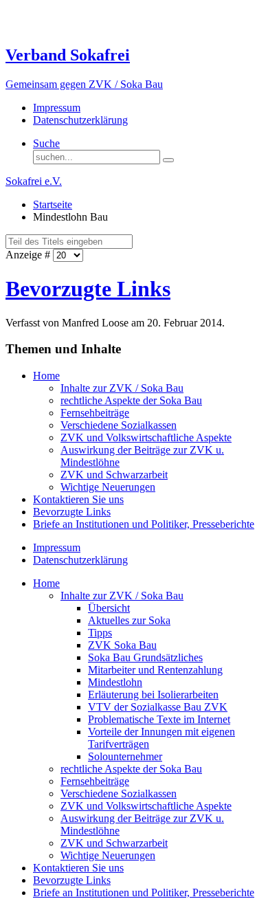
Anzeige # (29, 254)
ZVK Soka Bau (122, 645)
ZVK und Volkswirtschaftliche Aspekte (146, 437)
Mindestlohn (115, 682)
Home (46, 375)
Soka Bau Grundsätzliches (145, 657)
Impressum (56, 107)
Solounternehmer (125, 756)
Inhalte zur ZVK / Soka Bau (121, 388)
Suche (46, 143)
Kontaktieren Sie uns (78, 499)
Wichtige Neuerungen (107, 487)
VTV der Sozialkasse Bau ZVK (157, 707)
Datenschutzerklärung (80, 120)
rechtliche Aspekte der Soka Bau (131, 400)
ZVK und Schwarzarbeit (114, 474)
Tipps (100, 633)
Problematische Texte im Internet (159, 719)
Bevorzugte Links (87, 288)
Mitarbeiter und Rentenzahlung (155, 670)
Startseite (52, 204)
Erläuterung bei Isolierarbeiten (153, 694)
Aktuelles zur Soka (129, 620)
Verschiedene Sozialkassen (118, 425)
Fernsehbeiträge (94, 413)
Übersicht (109, 608)
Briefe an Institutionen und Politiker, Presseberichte (143, 524)
